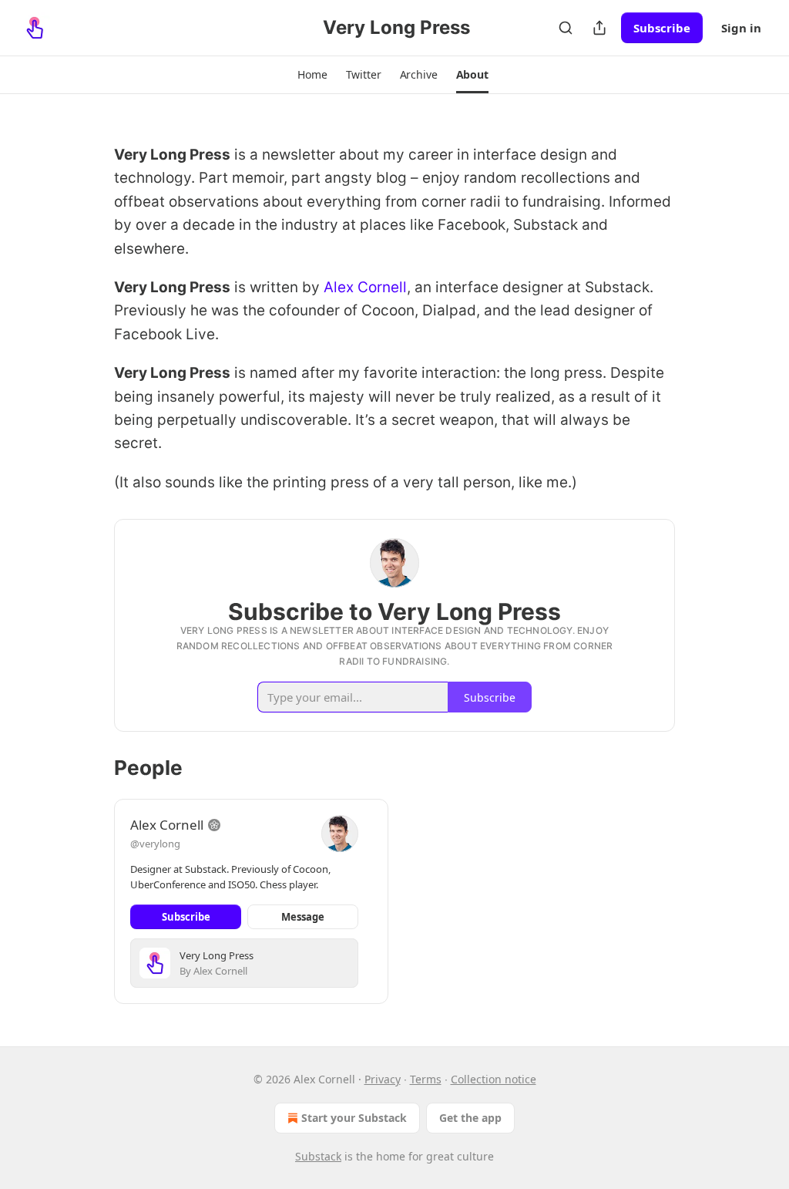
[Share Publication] (599, 27)
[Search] (565, 27)
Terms (426, 1079)
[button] (312, 74)
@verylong (155, 843)
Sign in (741, 27)
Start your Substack (354, 1117)
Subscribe (661, 27)
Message (302, 917)
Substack (318, 1156)
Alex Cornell (365, 287)
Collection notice (493, 1079)
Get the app (470, 1117)
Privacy (382, 1079)
